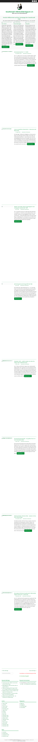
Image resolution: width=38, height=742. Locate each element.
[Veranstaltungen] (19, 22)
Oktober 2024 (5, 718)
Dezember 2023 (5, 724)
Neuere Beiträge (32, 670)
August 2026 (4, 703)
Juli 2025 (4, 711)
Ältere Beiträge (5, 670)
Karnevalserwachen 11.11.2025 (21, 52)
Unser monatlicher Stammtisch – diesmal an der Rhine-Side (25, 130)
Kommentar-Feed (5, 734)
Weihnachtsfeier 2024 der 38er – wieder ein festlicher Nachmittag (25, 516)
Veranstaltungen (17, 23)
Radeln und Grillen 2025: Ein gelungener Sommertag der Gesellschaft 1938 (24, 207)
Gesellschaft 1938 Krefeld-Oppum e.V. (19, 12)
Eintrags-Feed (5, 733)
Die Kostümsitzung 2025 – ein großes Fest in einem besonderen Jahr (25, 439)
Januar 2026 (4, 707)
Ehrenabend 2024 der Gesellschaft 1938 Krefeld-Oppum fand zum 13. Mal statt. (25, 594)
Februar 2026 (4, 706)
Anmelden (4, 732)
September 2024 (5, 719)
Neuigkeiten (22, 704)
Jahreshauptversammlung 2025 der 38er (23, 284)
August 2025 (4, 710)
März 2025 (4, 714)
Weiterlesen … (6, 46)
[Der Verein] (7, 22)
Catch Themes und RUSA (21, 740)
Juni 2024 (4, 720)
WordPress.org (5, 736)
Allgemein (22, 703)
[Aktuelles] (30, 22)
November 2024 (5, 716)
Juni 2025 (4, 712)
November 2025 (5, 708)
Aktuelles (27, 23)
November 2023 (5, 725)
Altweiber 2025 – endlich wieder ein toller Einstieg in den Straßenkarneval (24, 362)
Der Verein (4, 23)
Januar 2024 (4, 723)
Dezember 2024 (5, 715)
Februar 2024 (4, 722)
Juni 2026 (4, 704)
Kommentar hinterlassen (27, 53)
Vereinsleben (22, 707)
